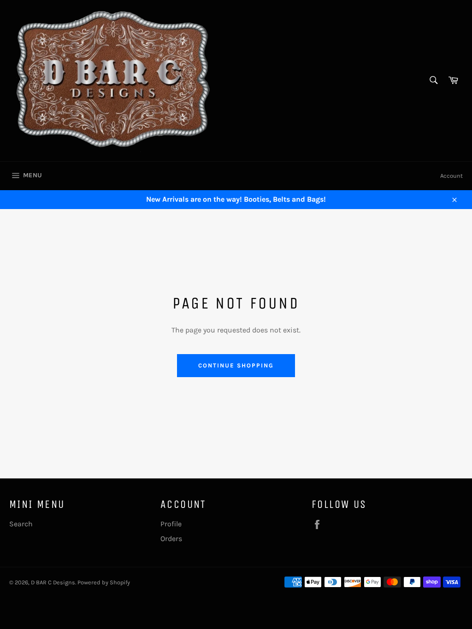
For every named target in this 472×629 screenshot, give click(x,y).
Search (21, 523)
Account (451, 175)
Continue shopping (235, 365)
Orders (171, 538)
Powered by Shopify (103, 582)
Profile (171, 523)
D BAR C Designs (53, 582)
